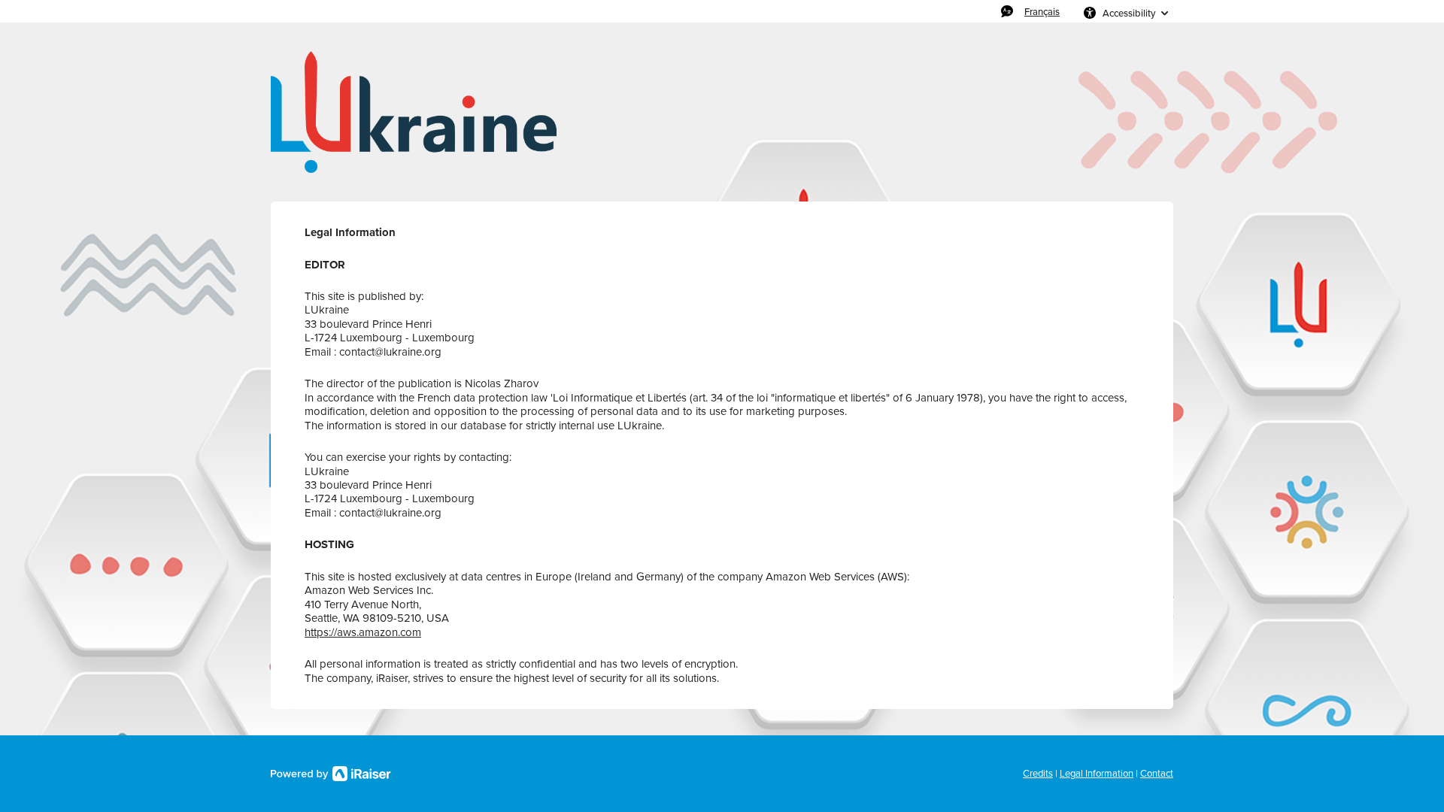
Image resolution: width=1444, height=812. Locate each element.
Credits (1038, 773)
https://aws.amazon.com (363, 632)
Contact (1156, 773)
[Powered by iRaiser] (331, 773)
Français (1042, 11)
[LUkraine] (414, 112)
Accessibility (1129, 13)
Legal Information (1096, 773)
